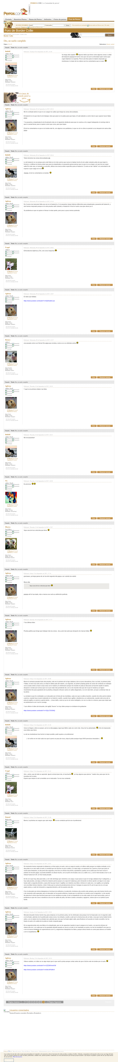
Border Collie (23, 34)
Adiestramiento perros (45, 1051)
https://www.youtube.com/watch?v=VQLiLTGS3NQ (39, 710)
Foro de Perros (74, 19)
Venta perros (34, 1051)
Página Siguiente (55, 1002)
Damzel (108, 44)
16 (43, 1002)
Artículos (47, 19)
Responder (109, 40)
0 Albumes (12, 75)
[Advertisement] (72, 9)
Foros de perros (15, 34)
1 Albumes (12, 551)
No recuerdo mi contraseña (79, 25)
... (22, 1002)
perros (57, 3)
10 (28, 1002)
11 (31, 1002)
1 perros (12, 365)
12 (33, 1002)
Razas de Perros (35, 19)
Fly (6, 481)
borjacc (7, 340)
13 (36, 1002)
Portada (8, 19)
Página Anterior (14, 1002)
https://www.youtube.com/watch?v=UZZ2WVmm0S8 (40, 965)
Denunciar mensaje (105, 89)
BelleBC (8, 51)
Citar (93, 89)
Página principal (7, 34)
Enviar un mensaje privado (12, 85)
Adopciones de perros (58, 1051)
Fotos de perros (60, 19)
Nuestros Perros (20, 19)
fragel (7, 247)
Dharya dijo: (27, 582)
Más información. (17, 1056)
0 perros (12, 134)
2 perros (12, 76)
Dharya (7, 527)
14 (38, 1002)
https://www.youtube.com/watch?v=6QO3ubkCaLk (39, 301)
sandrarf (112, 44)
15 (41, 1002)
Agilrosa (8, 109)
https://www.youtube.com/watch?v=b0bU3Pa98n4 (39, 969)
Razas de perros (17, 1051)
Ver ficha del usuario (10, 84)
